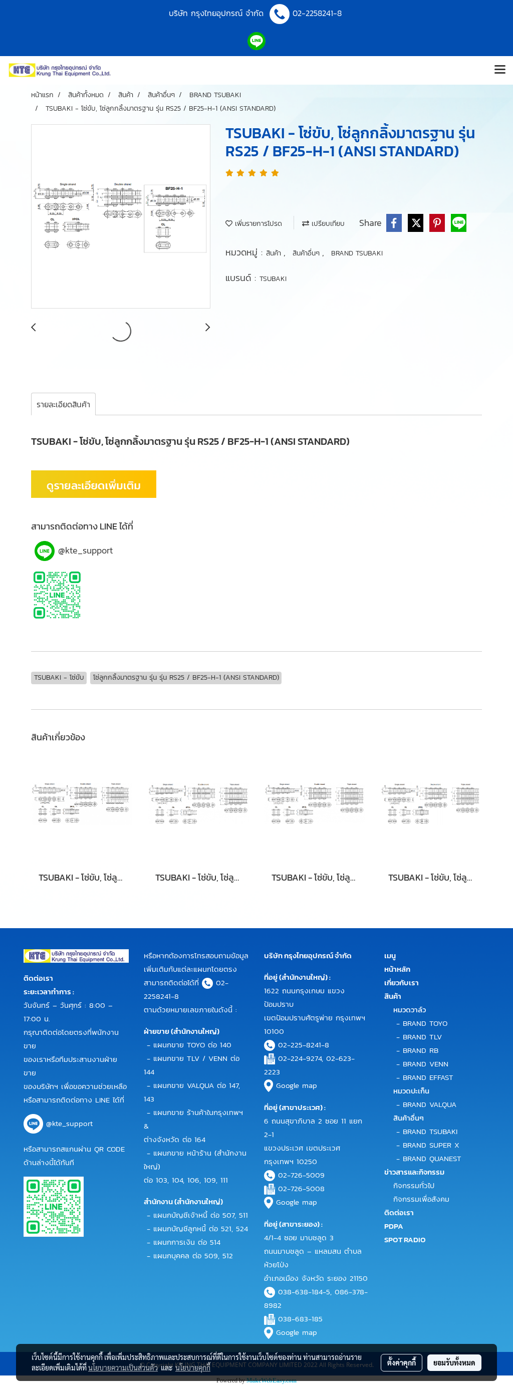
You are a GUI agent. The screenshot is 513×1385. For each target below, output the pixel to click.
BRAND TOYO (425, 1023)
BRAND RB (420, 1050)
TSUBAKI (273, 278)
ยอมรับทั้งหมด (454, 1362)
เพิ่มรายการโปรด (257, 223)
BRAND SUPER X (431, 1145)
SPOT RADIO (405, 1239)
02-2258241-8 (319, 13)
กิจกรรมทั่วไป (413, 1185)
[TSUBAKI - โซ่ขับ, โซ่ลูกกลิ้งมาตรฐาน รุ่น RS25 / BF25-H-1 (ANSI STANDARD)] (121, 217)
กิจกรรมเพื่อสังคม (421, 1199)
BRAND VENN (425, 1063)
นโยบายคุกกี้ (192, 1367)
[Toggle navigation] (500, 70)
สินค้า (275, 253)
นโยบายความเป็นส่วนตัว (123, 1367)
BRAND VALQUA (429, 1104)
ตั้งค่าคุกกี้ (401, 1362)
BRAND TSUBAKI (357, 253)
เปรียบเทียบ (327, 223)
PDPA (393, 1226)
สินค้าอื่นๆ (307, 253)
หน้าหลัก (397, 969)
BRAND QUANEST (432, 1158)
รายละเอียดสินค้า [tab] (63, 404)
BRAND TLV (422, 1036)
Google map (296, 1085)
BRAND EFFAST (428, 1077)
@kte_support (85, 550)
